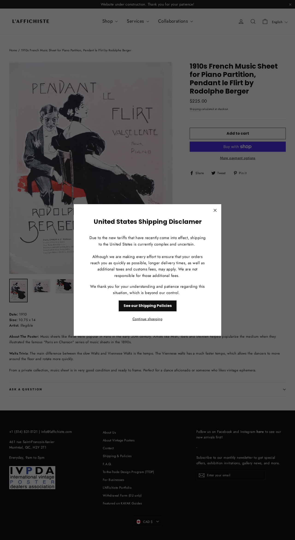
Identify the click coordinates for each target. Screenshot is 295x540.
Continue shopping (147, 319)
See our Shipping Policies (148, 305)
